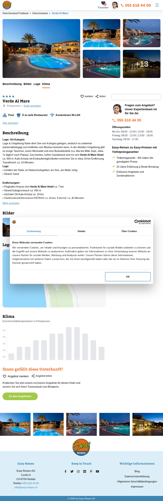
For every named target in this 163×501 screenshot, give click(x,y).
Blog (137, 471)
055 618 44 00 (138, 5)
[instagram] (78, 471)
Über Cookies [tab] (129, 231)
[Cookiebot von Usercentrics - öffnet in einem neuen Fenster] (137, 222)
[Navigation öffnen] (156, 5)
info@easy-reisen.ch (26, 487)
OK (128, 276)
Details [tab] (81, 231)
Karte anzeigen (32, 105)
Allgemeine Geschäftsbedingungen (137, 481)
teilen (102, 96)
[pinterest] (91, 471)
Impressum (137, 486)
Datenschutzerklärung (137, 476)
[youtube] (97, 471)
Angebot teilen (44, 376)
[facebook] (65, 471)
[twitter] (72, 471)
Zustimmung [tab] (34, 231)
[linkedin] (85, 471)
